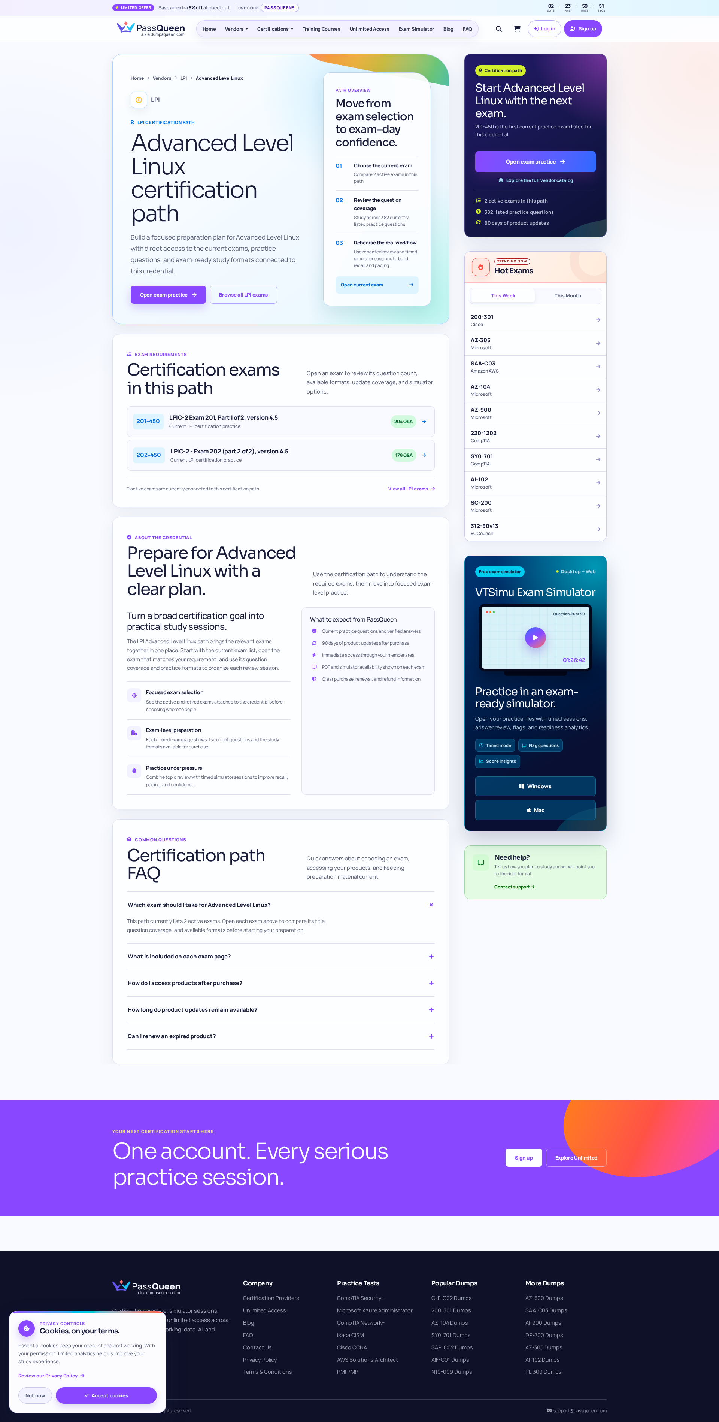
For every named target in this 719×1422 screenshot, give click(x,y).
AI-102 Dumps (542, 1359)
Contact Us (257, 1347)
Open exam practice (164, 294)
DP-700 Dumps (544, 1335)
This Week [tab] (503, 295)
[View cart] (517, 29)
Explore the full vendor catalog (539, 180)
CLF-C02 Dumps (451, 1297)
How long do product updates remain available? (192, 1010)
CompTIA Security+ (361, 1297)
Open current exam (362, 285)
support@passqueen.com (580, 1410)
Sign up (524, 1157)
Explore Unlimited (576, 1157)
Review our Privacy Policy (48, 1376)
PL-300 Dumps (543, 1371)
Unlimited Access (369, 28)
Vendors (234, 28)
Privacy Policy (260, 1359)
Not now (35, 1395)
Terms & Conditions (267, 1371)
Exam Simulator (416, 28)
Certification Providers (271, 1297)
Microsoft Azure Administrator (375, 1310)
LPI (183, 78)
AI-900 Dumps (543, 1322)
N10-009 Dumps (451, 1371)
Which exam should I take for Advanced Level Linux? (199, 905)
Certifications (273, 28)
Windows (539, 786)
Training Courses (321, 28)
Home (209, 28)
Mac (539, 810)
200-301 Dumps (451, 1310)
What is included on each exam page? (179, 956)
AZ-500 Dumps (544, 1297)
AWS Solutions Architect (367, 1359)
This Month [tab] (568, 295)
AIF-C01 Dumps (450, 1359)
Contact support (512, 887)
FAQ (467, 28)
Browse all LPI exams (243, 294)
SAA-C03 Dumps (546, 1310)
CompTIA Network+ (361, 1322)
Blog (448, 28)
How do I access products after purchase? (185, 983)
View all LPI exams (408, 489)
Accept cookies (110, 1395)
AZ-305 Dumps (543, 1347)
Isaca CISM (350, 1335)
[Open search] (499, 29)
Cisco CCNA (352, 1347)
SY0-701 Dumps (451, 1335)
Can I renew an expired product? (172, 1036)
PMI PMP (347, 1371)
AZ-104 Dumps (449, 1322)
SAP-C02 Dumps (452, 1347)
